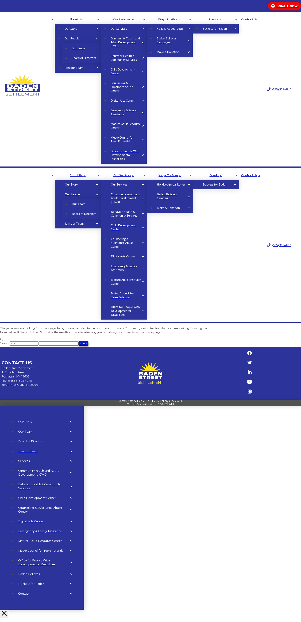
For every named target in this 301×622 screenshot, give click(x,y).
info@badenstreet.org (24, 385)
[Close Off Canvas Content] (4, 614)
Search (4, 343)
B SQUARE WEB (166, 404)
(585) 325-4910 (21, 381)
